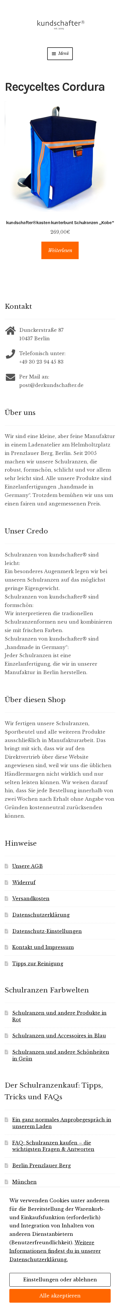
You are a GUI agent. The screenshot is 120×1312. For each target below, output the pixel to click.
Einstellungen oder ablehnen (60, 1280)
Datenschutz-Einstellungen (47, 931)
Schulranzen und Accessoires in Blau (59, 1036)
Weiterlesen (60, 250)
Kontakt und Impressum (43, 947)
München (24, 1182)
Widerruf (24, 882)
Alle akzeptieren (60, 1296)
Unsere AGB (27, 866)
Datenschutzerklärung (41, 915)
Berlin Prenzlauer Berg (41, 1165)
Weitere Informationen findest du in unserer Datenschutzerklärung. (55, 1251)
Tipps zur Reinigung (37, 963)
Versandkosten (31, 898)
